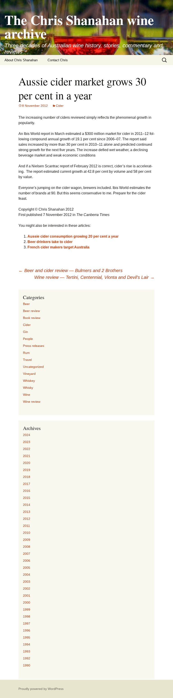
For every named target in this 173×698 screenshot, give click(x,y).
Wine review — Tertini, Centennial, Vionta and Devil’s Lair (94, 277)
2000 (26, 602)
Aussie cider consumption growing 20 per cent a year (72, 236)
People (28, 339)
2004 (26, 574)
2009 (26, 539)
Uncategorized (33, 366)
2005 (26, 567)
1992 (26, 658)
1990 (26, 665)
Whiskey (29, 380)
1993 (26, 651)
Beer (26, 304)
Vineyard (29, 373)
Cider (60, 105)
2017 (26, 484)
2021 (26, 456)
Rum (26, 353)
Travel (27, 360)
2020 (26, 463)
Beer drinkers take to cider (50, 242)
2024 (26, 435)
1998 (26, 616)
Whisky (28, 387)
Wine (26, 394)
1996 (26, 630)
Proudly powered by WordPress (41, 689)
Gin (25, 332)
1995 (26, 637)
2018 (26, 477)
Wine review (31, 401)
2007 (26, 553)
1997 (26, 623)
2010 (26, 532)
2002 (26, 588)
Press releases (33, 346)
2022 (26, 449)
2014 (26, 505)
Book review (31, 318)
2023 (26, 442)
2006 (26, 560)
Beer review (31, 311)
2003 (26, 581)
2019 (26, 470)
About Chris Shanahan (21, 60)
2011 (26, 525)
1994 (26, 644)
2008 (26, 546)
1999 (26, 609)
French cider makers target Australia (58, 247)
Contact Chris (58, 60)
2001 (26, 595)
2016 (26, 491)
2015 (26, 498)
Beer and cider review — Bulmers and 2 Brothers (70, 270)
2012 (26, 519)
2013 (26, 512)
